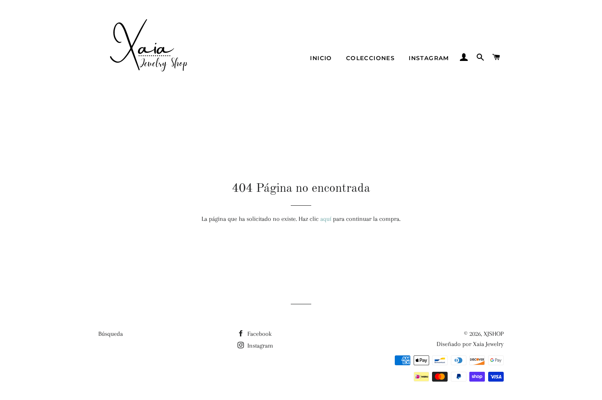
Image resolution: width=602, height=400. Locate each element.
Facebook (259, 333)
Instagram (429, 58)
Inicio (321, 58)
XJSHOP (494, 333)
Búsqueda (110, 333)
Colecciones (370, 58)
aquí (325, 218)
